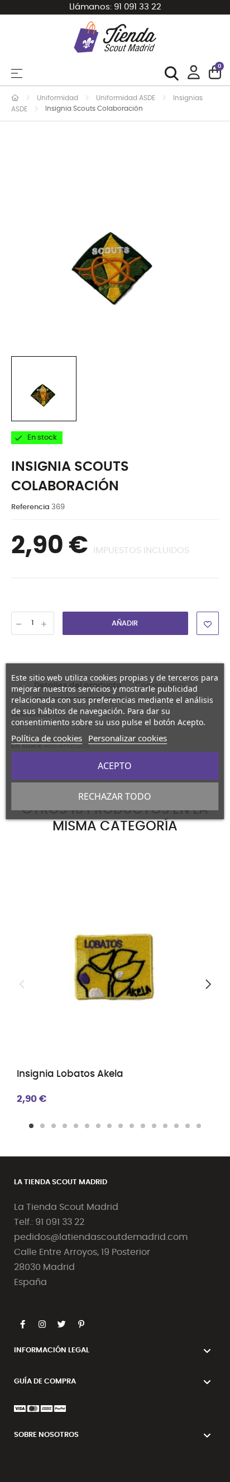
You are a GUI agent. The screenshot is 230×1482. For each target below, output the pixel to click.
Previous (22, 984)
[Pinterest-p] (81, 1324)
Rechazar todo (114, 796)
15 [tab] (187, 1125)
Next (208, 984)
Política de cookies (46, 738)
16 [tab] (198, 1125)
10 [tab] (131, 1125)
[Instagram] (41, 1324)
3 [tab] (53, 1125)
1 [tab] (31, 1125)
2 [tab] (42, 1125)
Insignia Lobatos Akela (70, 1074)
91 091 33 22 (137, 7)
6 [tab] (87, 1125)
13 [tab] (165, 1125)
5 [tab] (76, 1125)
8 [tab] (109, 1125)
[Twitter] (61, 1324)
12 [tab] (154, 1125)
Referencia (30, 507)
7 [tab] (98, 1125)
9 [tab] (120, 1125)
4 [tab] (64, 1125)
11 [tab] (142, 1125)
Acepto (115, 766)
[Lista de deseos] (208, 623)
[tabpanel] (115, 984)
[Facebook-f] (22, 1324)
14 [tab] (176, 1125)
